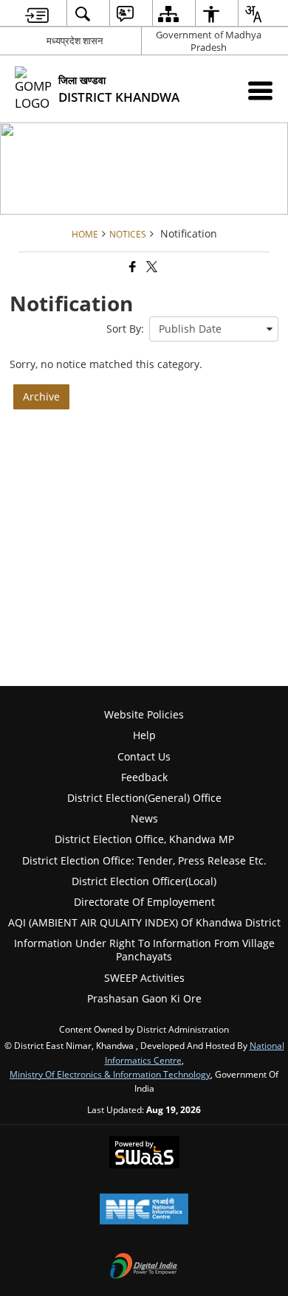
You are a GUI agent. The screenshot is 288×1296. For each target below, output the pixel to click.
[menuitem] (36, 13)
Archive (41, 396)
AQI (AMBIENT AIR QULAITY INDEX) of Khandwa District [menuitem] (144, 922)
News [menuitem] (144, 818)
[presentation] (213, 329)
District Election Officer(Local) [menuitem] (144, 881)
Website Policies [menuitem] (144, 714)
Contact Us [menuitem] (144, 756)
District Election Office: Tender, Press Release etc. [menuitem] (144, 860)
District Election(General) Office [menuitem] (144, 798)
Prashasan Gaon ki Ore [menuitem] (144, 998)
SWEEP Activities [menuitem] (144, 978)
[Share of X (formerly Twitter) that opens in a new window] (151, 266)
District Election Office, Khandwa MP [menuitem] (144, 839)
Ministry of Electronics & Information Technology (110, 1074)
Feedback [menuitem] (144, 777)
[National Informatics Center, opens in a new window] (144, 1210)
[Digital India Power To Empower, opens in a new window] (144, 1267)
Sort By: (125, 329)
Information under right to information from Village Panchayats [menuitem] (144, 949)
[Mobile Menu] (260, 90)
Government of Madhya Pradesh (208, 41)
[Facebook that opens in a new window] (131, 266)
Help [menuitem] (144, 735)
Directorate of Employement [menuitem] (144, 902)
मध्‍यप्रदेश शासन (75, 40)
